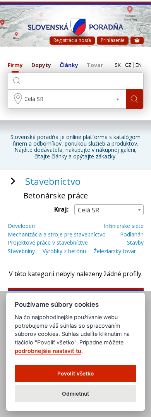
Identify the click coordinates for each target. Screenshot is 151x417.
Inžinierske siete (124, 226)
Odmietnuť (75, 394)
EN (139, 65)
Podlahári (132, 234)
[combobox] (67, 99)
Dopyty (41, 65)
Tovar (95, 65)
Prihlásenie (113, 40)
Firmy (15, 65)
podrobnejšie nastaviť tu (48, 351)
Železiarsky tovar (115, 251)
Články (69, 65)
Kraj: (61, 209)
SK (118, 65)
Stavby (135, 243)
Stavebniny (21, 251)
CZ (128, 65)
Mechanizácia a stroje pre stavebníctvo (57, 234)
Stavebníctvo (53, 181)
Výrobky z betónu (64, 251)
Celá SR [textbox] (33, 99)
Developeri (21, 226)
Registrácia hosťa (72, 40)
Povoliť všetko (75, 373)
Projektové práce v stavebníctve (48, 243)
